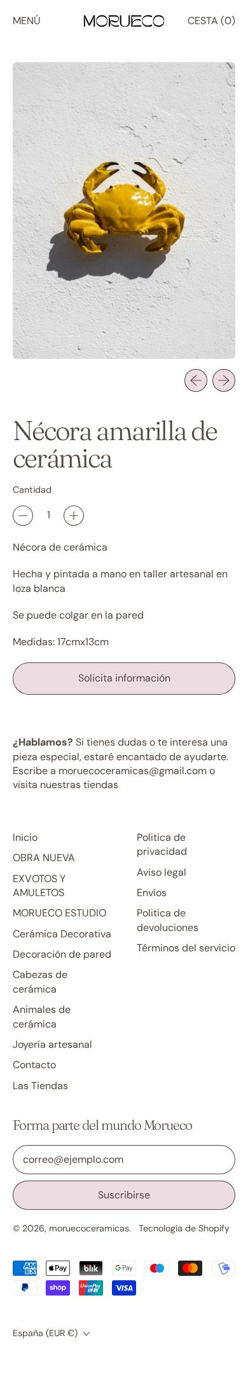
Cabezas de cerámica (40, 981)
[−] (23, 516)
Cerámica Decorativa (62, 934)
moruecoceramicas (89, 1228)
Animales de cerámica (42, 1016)
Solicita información (124, 678)
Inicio (25, 837)
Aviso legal (161, 872)
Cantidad (32, 489)
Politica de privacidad (162, 844)
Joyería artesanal (52, 1044)
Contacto (34, 1064)
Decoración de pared (62, 954)
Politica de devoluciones (167, 920)
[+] (74, 516)
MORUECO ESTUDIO (59, 913)
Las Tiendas (40, 1085)
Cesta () (211, 24)
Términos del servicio (186, 947)
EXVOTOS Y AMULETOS (39, 885)
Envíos (152, 892)
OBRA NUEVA (44, 857)
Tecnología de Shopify (184, 1228)
